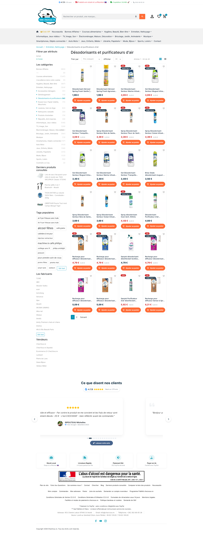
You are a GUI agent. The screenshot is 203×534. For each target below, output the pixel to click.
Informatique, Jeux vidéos (50, 123)
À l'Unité (39, 59)
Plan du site (44, 485)
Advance (39, 297)
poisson (41, 253)
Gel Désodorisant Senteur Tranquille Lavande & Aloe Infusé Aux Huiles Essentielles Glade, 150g (82, 132)
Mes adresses (75, 491)
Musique (50, 137)
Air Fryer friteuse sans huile (48, 223)
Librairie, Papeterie (50, 152)
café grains (60, 228)
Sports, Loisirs (50, 159)
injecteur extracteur (45, 238)
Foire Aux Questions (58, 485)
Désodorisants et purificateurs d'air (51, 98)
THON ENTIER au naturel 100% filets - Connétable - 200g (55, 195)
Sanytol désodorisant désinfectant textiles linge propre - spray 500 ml (129, 258)
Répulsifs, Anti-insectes (51, 119)
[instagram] (105, 521)
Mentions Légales (148, 497)
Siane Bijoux (41, 362)
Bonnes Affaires (50, 69)
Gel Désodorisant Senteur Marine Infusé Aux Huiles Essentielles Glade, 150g (130, 90)
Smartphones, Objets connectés (50, 141)
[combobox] (98, 16)
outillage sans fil (44, 248)
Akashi (38, 304)
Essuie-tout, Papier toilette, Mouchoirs (51, 103)
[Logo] (47, 16)
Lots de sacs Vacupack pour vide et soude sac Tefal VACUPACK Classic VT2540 (56, 177)
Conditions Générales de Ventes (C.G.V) (61, 497)
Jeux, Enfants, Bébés (50, 148)
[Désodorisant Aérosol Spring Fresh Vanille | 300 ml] (82, 75)
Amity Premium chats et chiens (48, 322)
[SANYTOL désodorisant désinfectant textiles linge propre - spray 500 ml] (130, 242)
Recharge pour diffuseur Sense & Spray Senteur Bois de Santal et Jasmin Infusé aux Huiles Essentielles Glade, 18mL (155, 299)
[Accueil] (38, 32)
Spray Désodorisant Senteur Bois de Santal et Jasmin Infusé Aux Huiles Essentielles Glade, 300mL (106, 132)
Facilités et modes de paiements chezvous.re (81, 500)
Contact (157, 41)
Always (39, 315)
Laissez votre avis (103, 443)
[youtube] (100, 521)
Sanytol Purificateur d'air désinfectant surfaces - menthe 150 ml (130, 299)
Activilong (40, 293)
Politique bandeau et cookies (111, 500)
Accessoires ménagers (51, 91)
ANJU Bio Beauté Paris (45, 329)
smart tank (42, 268)
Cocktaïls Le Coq (50, 163)
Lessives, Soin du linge (51, 108)
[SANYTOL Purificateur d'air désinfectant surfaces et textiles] (155, 200)
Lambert (39, 355)
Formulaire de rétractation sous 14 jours (125, 497)
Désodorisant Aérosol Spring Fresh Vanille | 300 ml (81, 90)
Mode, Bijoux (50, 155)
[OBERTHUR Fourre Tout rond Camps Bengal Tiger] (40, 204)
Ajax (38, 300)
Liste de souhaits (95, 491)
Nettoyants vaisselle (51, 112)
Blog (102, 485)
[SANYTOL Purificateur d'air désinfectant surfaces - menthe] (130, 284)
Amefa (38, 319)
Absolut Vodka (41, 286)
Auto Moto (50, 145)
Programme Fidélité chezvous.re (141, 491)
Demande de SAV (130, 500)
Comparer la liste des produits (139, 485)
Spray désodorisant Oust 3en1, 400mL (129, 216)
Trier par (74, 59)
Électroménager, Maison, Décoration (50, 130)
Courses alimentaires (50, 76)
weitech (52, 268)
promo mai (54, 262)
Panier (85, 491)
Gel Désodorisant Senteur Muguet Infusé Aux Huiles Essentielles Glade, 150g (155, 90)
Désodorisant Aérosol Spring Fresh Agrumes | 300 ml (106, 90)
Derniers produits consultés (116, 485)
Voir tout (62, 268)
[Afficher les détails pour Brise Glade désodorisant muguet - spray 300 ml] (155, 158)
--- (50, 73)
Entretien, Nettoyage (50, 87)
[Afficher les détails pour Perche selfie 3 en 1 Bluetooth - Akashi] (40, 186)
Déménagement (51, 95)
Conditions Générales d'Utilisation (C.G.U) (93, 497)
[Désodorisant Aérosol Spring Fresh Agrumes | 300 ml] (106, 75)
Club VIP (46, 31)
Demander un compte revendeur (116, 491)
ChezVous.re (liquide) (44, 348)
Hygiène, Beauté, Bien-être (50, 84)
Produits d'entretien (51, 115)
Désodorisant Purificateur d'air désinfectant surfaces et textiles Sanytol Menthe (154, 216)
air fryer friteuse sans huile (48, 218)
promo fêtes (42, 262)
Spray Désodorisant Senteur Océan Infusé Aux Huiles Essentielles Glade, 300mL (155, 132)
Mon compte (52, 491)
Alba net (39, 311)
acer (38, 289)
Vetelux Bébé (41, 366)
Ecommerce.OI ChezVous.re (47, 351)
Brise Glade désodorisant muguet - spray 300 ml (154, 174)
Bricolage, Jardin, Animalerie (50, 134)
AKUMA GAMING (42, 308)
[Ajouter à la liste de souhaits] (91, 67)
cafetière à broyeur (45, 234)
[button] (152, 16)
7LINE (38, 278)
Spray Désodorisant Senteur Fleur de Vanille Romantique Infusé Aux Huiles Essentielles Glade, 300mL (131, 132)
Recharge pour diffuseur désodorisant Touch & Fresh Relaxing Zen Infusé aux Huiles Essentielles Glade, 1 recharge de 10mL (155, 258)
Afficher (107, 59)
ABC (38, 282)
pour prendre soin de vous (49, 258)
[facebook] (95, 521)
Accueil (39, 47)
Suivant (83, 317)
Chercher (95, 485)
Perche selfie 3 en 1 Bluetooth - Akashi (52, 186)
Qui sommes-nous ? (74, 485)
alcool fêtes (45, 228)
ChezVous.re (41, 344)
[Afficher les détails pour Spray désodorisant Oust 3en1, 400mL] (130, 200)
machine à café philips (50, 243)
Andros (39, 326)
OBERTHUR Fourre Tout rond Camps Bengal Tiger (56, 204)
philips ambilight (59, 248)
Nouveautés (57, 31)
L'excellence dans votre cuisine (50, 80)
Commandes (63, 491)
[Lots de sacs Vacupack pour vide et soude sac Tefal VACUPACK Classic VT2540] (40, 175)
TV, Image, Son (50, 126)
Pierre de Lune (41, 359)
